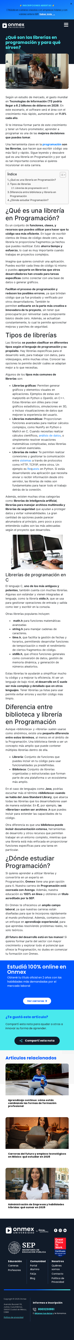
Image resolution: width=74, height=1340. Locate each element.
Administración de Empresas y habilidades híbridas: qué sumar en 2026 (36, 1206)
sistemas (25, 460)
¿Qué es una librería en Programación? (32, 179)
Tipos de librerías (20, 183)
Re (29, 468)
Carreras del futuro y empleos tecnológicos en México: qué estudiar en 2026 (37, 1155)
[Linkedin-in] (65, 1230)
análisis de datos (50, 435)
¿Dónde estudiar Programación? (29, 200)
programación (52, 144)
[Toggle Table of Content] (61, 175)
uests (35, 468)
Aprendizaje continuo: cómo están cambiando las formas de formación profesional (32, 1103)
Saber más (45, 14)
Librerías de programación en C (31, 188)
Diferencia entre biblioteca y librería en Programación (33, 194)
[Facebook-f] (55, 1230)
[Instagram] (60, 1230)
